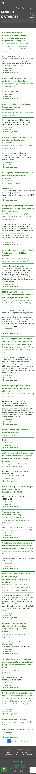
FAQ (16, 755)
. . (7, 84)
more (21, 65)
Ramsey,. (12, 217)
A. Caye (15, 84)
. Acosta (14, 181)
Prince (4, 181)
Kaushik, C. (24, 464)
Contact (16, 753)
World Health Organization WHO (13, 722)
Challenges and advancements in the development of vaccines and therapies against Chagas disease (17, 546)
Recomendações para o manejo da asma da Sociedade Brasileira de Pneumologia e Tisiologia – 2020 (18, 341)
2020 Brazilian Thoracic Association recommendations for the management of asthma (17, 295)
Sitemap (29, 755)
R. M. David (6, 698)
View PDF (7, 70)
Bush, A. (13, 394)
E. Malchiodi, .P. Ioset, (19, 551)
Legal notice (8, 755)
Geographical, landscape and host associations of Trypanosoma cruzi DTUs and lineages (18, 208)
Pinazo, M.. (6, 551)
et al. (22, 303)
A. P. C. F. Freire (23, 698)
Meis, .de (5, 435)
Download (8, 68)
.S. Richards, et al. (26, 670)
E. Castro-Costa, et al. (25, 181)
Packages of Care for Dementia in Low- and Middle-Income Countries (17, 175)
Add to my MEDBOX (11, 73)
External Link (9, 198)
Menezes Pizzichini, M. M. (11, 300)
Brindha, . (5, 464)
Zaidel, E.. (5, 492)
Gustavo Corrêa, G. (8, 585)
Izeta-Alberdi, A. (7, 214)
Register (24, 8)
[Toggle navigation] (32, 3)
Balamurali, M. (15, 464)
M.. (8, 181)
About (22, 755)
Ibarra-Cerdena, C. (20, 214)
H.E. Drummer (14, 670)
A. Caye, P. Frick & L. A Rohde (23, 146)
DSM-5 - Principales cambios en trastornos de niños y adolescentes (16, 107)
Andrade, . (6, 258)
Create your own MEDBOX (14, 750)
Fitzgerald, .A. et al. (24, 394)
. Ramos (14, 698)
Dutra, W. (22, 258)
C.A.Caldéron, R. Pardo (18, 517)
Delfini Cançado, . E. (13, 303)
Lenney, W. (6, 394)
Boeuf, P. (5, 670)
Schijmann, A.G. (7, 634)
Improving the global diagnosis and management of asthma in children (16, 388)
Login (18, 8)
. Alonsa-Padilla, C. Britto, (22, 634)
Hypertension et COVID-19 (14, 719)
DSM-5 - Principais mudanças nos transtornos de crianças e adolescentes (17, 140)
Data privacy (25, 753)
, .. (7, 146)
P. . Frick (22, 84)
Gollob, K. (14, 258)
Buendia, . (6, 517)
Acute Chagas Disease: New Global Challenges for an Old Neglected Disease (18, 253)
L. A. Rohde (29, 84)
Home (9, 753)
